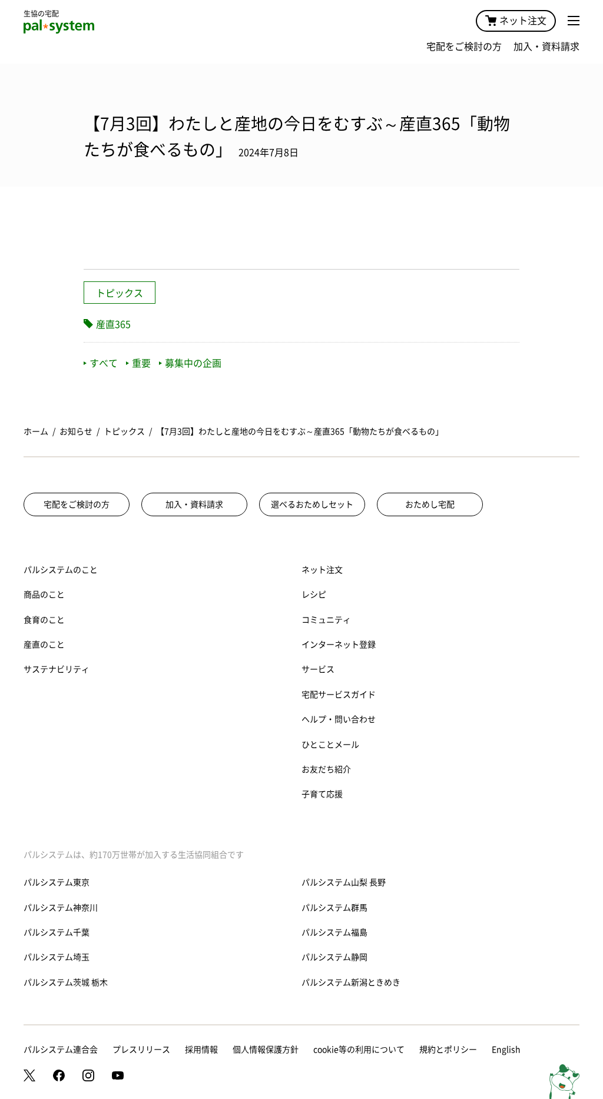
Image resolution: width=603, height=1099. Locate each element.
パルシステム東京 (57, 882)
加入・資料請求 (546, 46)
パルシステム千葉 (57, 932)
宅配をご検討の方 (464, 46)
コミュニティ (326, 620)
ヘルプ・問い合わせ (339, 719)
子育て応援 (322, 794)
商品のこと (44, 594)
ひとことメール (330, 745)
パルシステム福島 (334, 932)
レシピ (314, 594)
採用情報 (201, 1049)
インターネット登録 (339, 644)
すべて (104, 363)
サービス (318, 669)
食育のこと (44, 620)
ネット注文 (522, 20)
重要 (141, 363)
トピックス (119, 293)
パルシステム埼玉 (57, 957)
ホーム (36, 431)
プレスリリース (141, 1049)
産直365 (113, 324)
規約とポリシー (448, 1049)
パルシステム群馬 (334, 908)
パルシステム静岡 (334, 957)
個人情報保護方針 (266, 1049)
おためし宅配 (430, 504)
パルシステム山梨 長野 (344, 882)
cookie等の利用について (359, 1049)
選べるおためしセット (312, 504)
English (506, 1049)
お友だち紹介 (326, 769)
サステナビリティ (57, 669)
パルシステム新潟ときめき (351, 982)
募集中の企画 (193, 363)
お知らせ (75, 431)
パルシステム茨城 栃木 (66, 982)
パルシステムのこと (61, 570)
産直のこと (44, 644)
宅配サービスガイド (339, 694)
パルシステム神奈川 (61, 908)
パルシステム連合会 (61, 1049)
